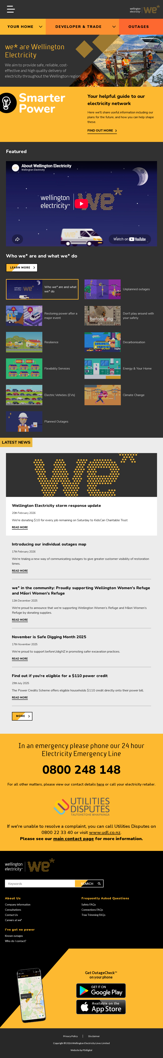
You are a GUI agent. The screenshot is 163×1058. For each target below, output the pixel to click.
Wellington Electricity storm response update (56, 505)
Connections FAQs (92, 909)
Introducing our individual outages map (49, 544)
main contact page (73, 839)
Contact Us (11, 914)
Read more (20, 527)
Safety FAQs (89, 904)
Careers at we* (13, 920)
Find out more (100, 130)
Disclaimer (94, 1036)
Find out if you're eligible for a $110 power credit (60, 675)
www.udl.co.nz (104, 832)
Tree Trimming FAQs (93, 914)
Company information (17, 904)
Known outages (14, 935)
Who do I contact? (15, 941)
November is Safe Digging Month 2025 (49, 637)
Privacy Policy (70, 1036)
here (100, 784)
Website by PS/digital (81, 1050)
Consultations (13, 909)
